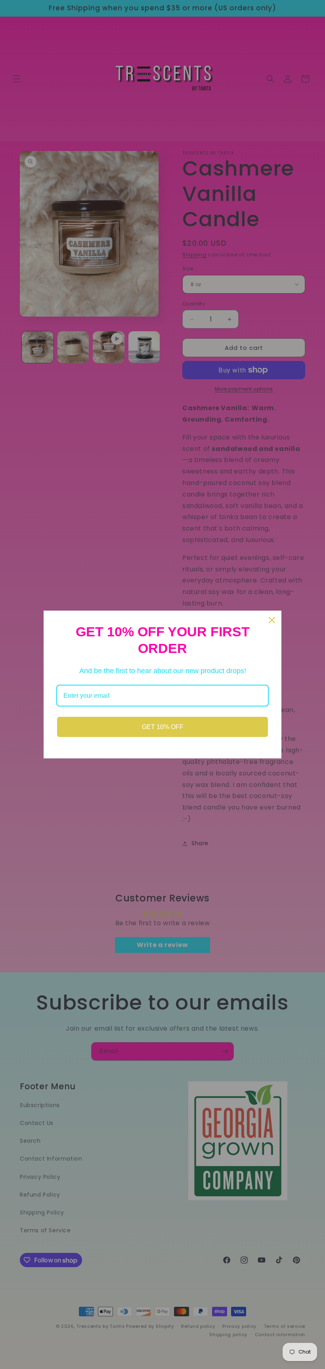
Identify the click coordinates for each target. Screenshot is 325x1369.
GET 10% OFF (163, 727)
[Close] (271, 620)
